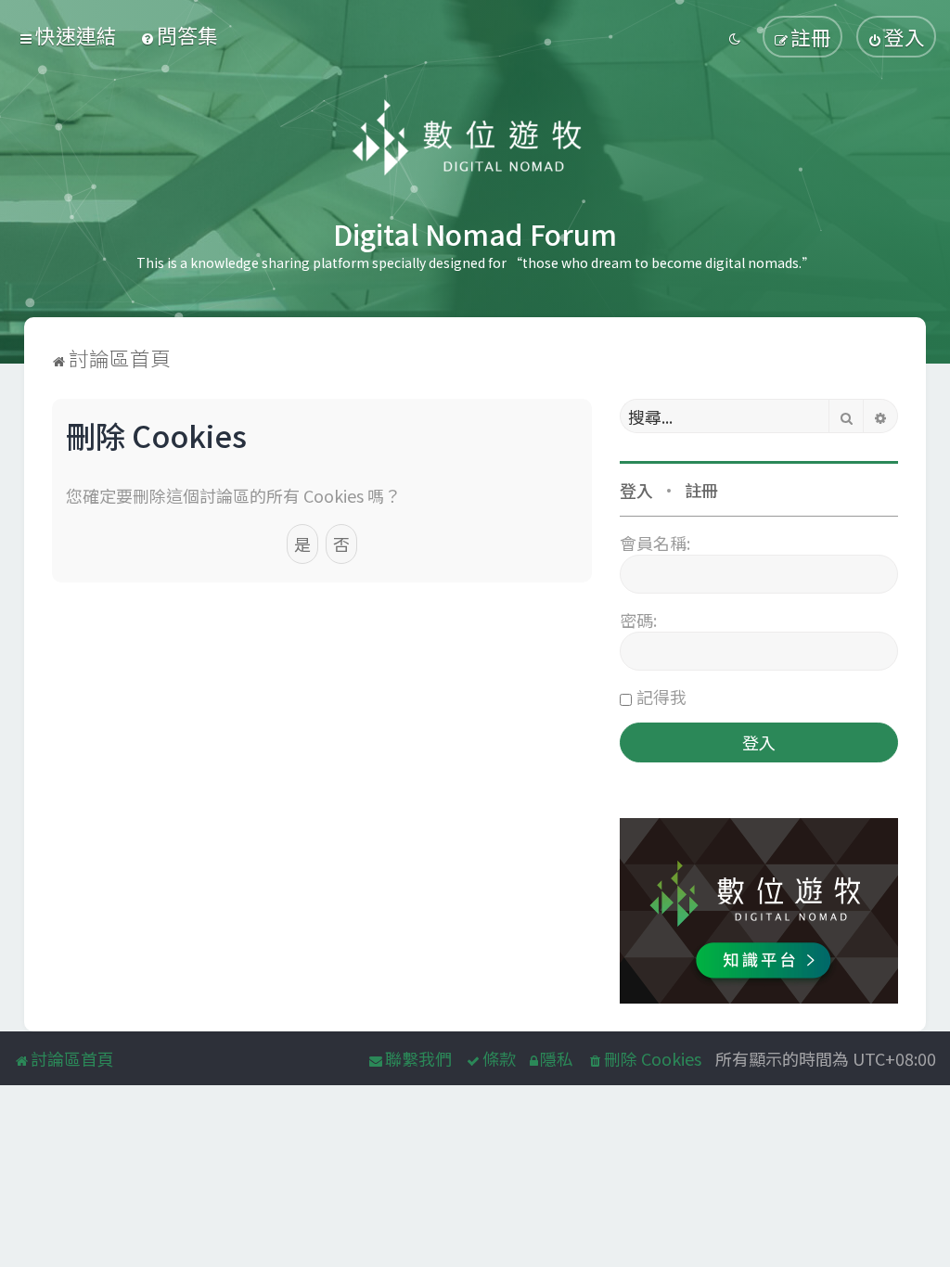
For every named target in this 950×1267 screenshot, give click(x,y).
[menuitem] (179, 35)
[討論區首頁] (475, 139)
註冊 (701, 490)
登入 (636, 490)
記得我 (661, 697)
